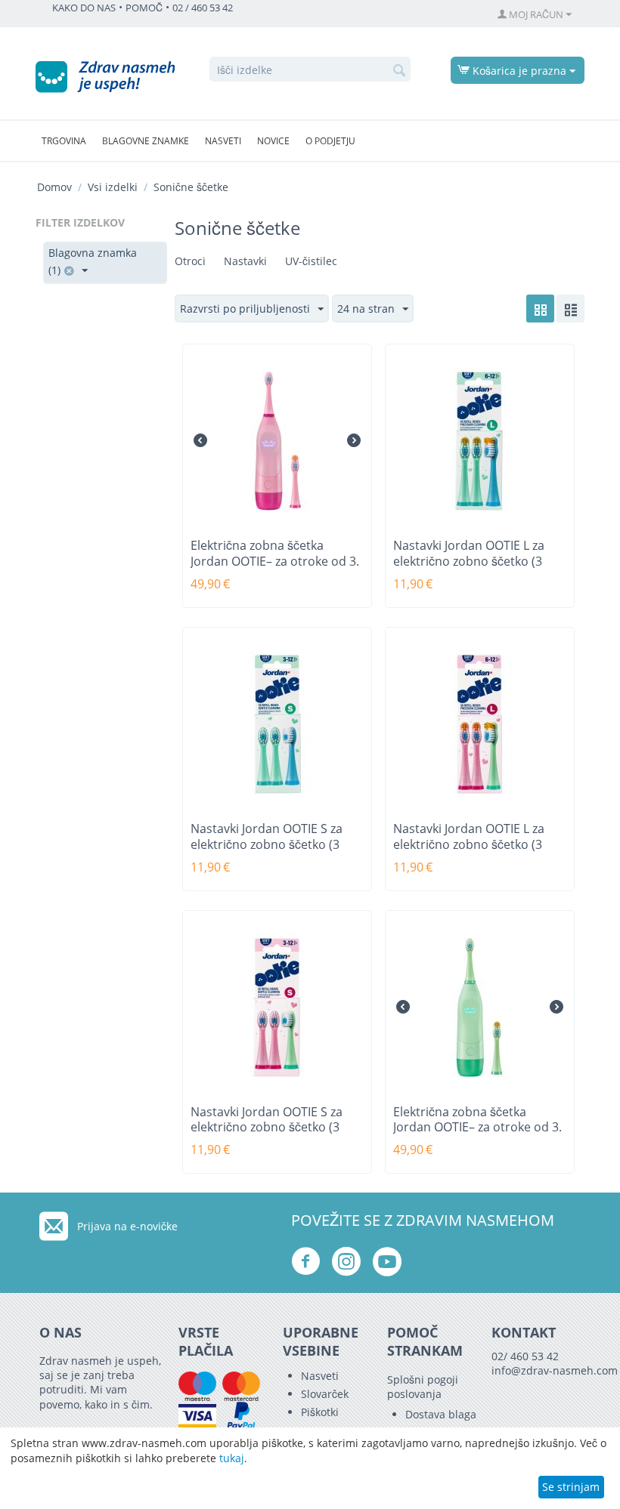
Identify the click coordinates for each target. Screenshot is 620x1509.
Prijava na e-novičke (127, 1226)
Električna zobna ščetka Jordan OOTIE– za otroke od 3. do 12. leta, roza (275, 561)
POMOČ (144, 8)
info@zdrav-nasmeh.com (554, 1370)
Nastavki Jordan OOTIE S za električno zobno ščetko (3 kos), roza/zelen (267, 1128)
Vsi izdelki (113, 187)
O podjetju (330, 140)
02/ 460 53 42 (525, 1356)
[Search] (399, 70)
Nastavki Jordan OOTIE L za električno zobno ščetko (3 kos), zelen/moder (468, 561)
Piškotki (320, 1412)
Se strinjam (571, 1487)
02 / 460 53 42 (202, 8)
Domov (54, 187)
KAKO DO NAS (84, 8)
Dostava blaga (440, 1414)
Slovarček (325, 1394)
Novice (273, 140)
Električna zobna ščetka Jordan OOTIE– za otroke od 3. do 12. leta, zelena (477, 1128)
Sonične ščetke (190, 187)
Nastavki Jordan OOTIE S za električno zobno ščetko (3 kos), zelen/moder (267, 845)
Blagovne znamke (145, 140)
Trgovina (64, 140)
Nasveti (223, 140)
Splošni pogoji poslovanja (422, 1386)
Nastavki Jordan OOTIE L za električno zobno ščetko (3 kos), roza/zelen (468, 845)
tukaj (231, 1458)
